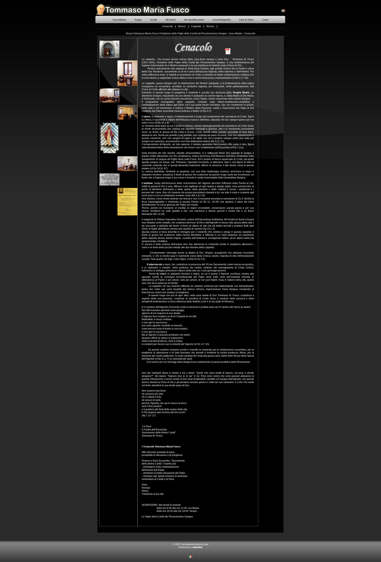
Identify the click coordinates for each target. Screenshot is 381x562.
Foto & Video (246, 19)
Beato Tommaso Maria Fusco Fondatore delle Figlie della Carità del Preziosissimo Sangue (176, 33)
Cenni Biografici (222, 19)
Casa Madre (119, 19)
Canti (265, 19)
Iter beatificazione (194, 19)
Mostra (210, 26)
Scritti (153, 19)
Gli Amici (170, 19)
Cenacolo (167, 26)
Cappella (196, 26)
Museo (182, 26)
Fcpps (138, 19)
